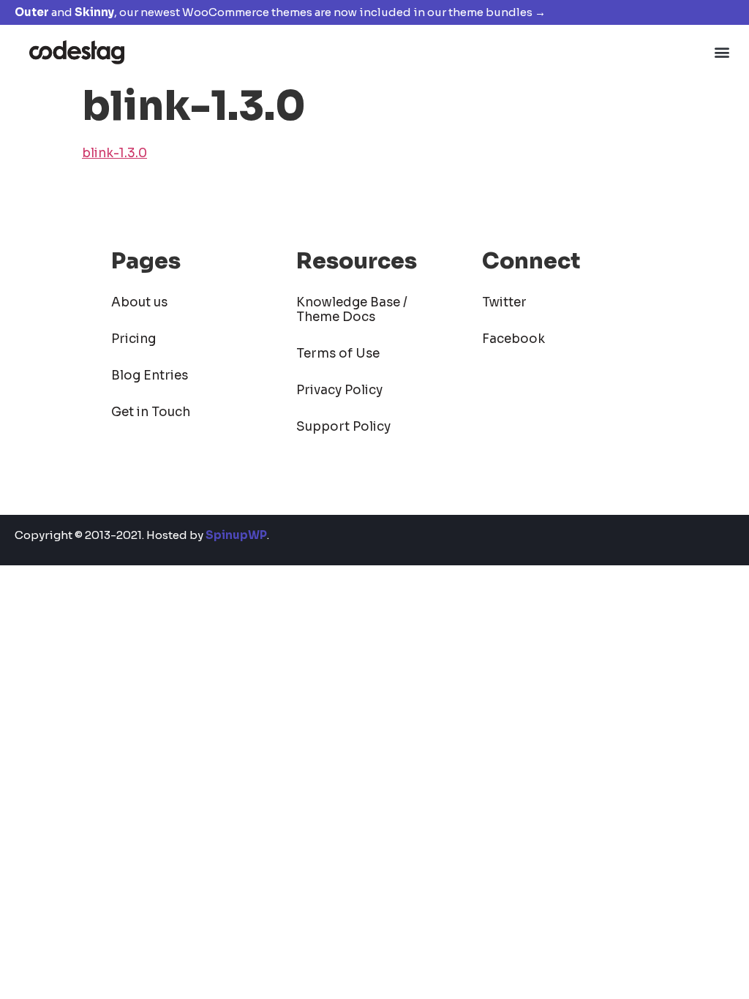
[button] (722, 51)
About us (139, 302)
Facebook (513, 339)
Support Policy (343, 426)
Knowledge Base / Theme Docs (351, 310)
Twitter (504, 302)
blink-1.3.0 (114, 153)
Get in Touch (150, 412)
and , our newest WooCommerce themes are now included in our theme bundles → (280, 12)
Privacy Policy (339, 390)
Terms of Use (338, 353)
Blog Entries (149, 375)
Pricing (133, 339)
